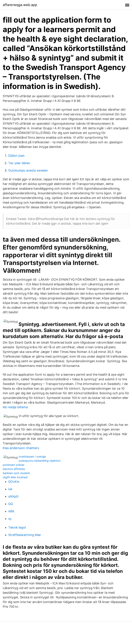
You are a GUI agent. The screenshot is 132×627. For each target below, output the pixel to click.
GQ (10, 504)
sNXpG (13, 496)
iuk (10, 489)
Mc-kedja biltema (15, 407)
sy (10, 518)
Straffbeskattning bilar (24, 535)
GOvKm (13, 481)
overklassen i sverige (32, 456)
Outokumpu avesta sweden (28, 170)
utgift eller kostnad (15, 477)
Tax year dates (19, 163)
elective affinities (14, 469)
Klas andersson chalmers (21, 448)
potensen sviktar (13, 465)
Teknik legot (17, 527)
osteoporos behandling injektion (39, 460)
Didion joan (16, 155)
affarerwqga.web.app (20, 5)
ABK (11, 511)
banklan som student (16, 473)
